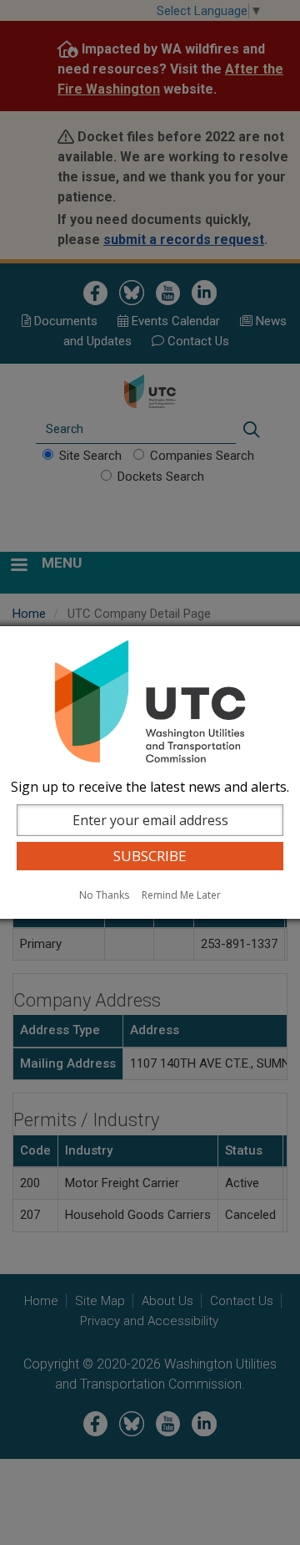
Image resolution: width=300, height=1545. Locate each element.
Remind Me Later (181, 895)
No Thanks (104, 895)
